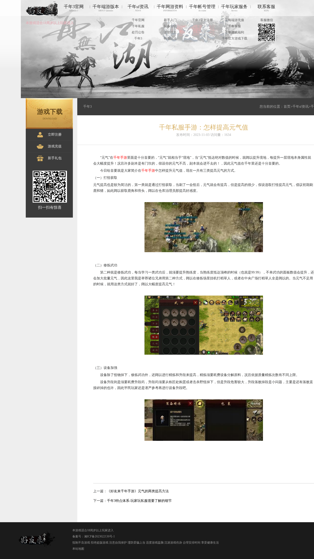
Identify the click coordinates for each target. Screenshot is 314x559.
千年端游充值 (234, 20)
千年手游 (120, 157)
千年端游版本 (105, 8)
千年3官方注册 (202, 20)
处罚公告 (138, 32)
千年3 (138, 38)
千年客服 (234, 26)
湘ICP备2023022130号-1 (99, 536)
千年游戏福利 (234, 32)
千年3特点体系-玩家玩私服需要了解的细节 (139, 501)
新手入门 (170, 20)
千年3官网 (74, 8)
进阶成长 (170, 32)
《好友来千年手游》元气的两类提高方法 (138, 491)
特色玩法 (170, 38)
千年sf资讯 (138, 8)
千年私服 (138, 26)
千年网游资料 (170, 8)
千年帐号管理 (202, 8)
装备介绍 (170, 26)
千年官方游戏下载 (234, 38)
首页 (287, 106)
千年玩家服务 (234, 8)
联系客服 (266, 8)
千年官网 (138, 20)
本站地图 (78, 548)
